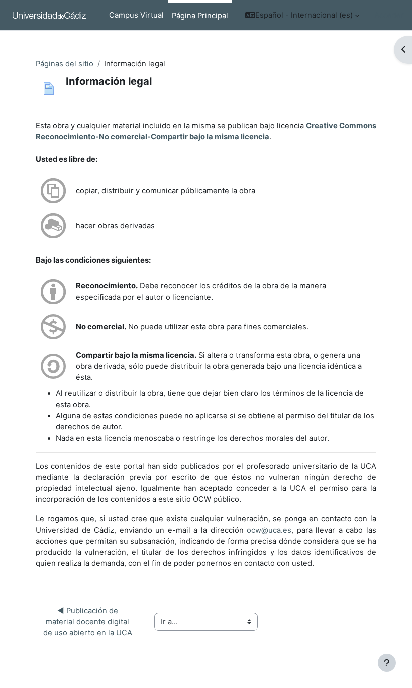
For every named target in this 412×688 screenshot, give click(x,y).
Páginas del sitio (64, 63)
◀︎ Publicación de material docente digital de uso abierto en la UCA (87, 621)
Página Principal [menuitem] (200, 15)
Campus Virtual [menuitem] (136, 15)
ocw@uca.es (269, 530)
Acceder (389, 15)
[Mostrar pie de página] (387, 663)
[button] (302, 15)
